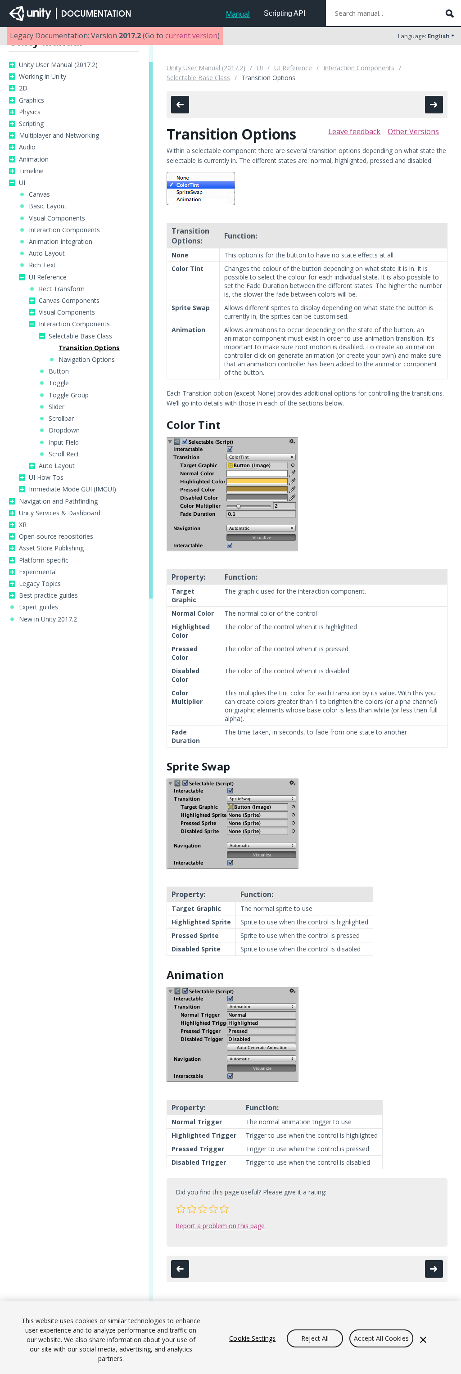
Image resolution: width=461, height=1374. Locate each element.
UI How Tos (46, 477)
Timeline (31, 171)
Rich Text (42, 265)
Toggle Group (69, 395)
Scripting (31, 124)
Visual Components (57, 218)
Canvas (39, 194)
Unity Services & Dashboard (59, 513)
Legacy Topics (40, 584)
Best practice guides (48, 595)
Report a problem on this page (220, 1225)
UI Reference (48, 277)
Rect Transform (62, 289)
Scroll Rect (64, 454)
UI (22, 183)
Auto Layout (47, 253)
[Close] (423, 1340)
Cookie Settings (252, 1338)
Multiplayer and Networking (59, 135)
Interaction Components (64, 230)
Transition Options (89, 348)
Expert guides (38, 607)
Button (59, 371)
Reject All (315, 1338)
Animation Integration (60, 242)
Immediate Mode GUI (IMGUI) (72, 489)
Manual (238, 14)
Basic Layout (48, 206)
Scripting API (284, 13)
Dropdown (64, 430)
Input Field (64, 442)
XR (23, 525)
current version (191, 36)
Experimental (38, 572)
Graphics (31, 100)
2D (23, 88)
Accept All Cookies (381, 1338)
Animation (34, 159)
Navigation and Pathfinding (58, 501)
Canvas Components (69, 301)
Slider (56, 407)
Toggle (59, 383)
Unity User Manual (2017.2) (58, 65)
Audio (27, 147)
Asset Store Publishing (51, 548)
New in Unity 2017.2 (48, 619)
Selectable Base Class (80, 336)
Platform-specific (43, 560)
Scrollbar (61, 418)
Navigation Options (87, 360)
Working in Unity (42, 76)
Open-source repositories (56, 536)
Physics (30, 112)
